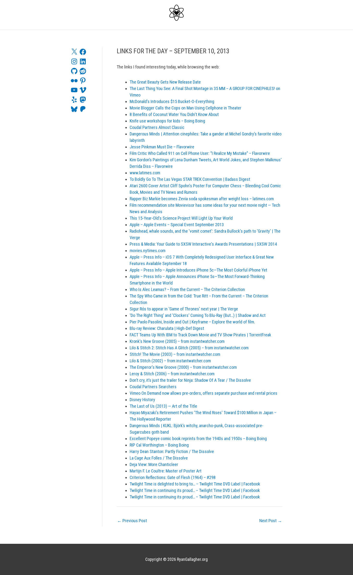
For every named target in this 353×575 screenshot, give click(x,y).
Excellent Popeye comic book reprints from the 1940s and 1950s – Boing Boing (198, 438)
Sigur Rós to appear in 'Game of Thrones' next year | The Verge (184, 308)
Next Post (270, 520)
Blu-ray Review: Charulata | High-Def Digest (167, 328)
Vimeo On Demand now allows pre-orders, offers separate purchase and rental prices (203, 393)
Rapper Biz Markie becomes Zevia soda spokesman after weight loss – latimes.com (202, 198)
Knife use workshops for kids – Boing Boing (167, 120)
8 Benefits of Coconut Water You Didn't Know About (174, 114)
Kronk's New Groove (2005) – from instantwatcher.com (177, 341)
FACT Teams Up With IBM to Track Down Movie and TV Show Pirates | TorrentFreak (200, 334)
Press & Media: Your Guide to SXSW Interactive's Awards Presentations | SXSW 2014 (203, 244)
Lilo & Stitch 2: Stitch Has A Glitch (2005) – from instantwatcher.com (189, 347)
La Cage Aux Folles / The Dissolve (159, 457)
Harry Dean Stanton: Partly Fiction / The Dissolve (172, 451)
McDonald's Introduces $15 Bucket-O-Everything (172, 101)
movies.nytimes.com (147, 250)
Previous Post (132, 520)
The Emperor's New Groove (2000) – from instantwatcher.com (183, 367)
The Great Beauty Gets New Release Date (165, 82)
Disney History (142, 399)
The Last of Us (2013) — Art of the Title (163, 406)
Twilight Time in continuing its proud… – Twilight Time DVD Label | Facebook (195, 490)
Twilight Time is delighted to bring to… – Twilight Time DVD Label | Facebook (195, 483)
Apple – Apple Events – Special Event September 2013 (177, 224)
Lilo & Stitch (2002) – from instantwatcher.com (170, 360)
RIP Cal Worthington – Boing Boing (159, 445)
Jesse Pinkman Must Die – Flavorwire (162, 146)
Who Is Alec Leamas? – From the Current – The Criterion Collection (187, 289)
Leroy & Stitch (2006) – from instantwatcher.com (172, 373)
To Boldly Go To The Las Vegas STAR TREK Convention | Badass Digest (190, 179)
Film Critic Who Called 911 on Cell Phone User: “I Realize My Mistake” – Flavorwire (200, 153)
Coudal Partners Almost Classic (157, 127)
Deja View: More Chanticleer (154, 464)
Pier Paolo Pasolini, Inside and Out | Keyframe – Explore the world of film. (192, 321)
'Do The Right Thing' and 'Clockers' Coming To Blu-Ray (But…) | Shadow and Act (198, 315)
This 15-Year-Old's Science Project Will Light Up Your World (181, 218)
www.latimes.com (145, 172)
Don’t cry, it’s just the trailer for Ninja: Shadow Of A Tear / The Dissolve (190, 380)
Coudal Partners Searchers (153, 386)
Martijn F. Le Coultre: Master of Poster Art (165, 470)
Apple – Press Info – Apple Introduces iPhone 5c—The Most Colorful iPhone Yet (198, 269)
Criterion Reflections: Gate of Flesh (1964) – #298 (173, 477)
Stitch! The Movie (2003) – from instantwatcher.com (175, 354)
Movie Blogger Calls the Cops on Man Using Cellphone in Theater (185, 107)
